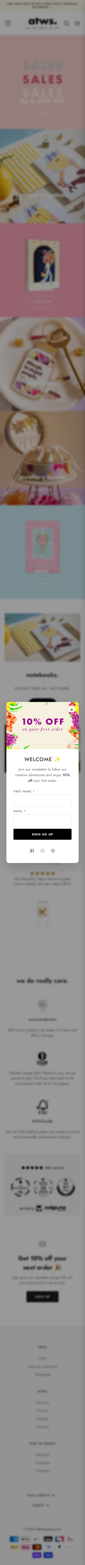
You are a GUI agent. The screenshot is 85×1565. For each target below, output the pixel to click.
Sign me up (42, 834)
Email (19, 811)
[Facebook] (32, 851)
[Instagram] (42, 851)
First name (24, 791)
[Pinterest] (53, 851)
